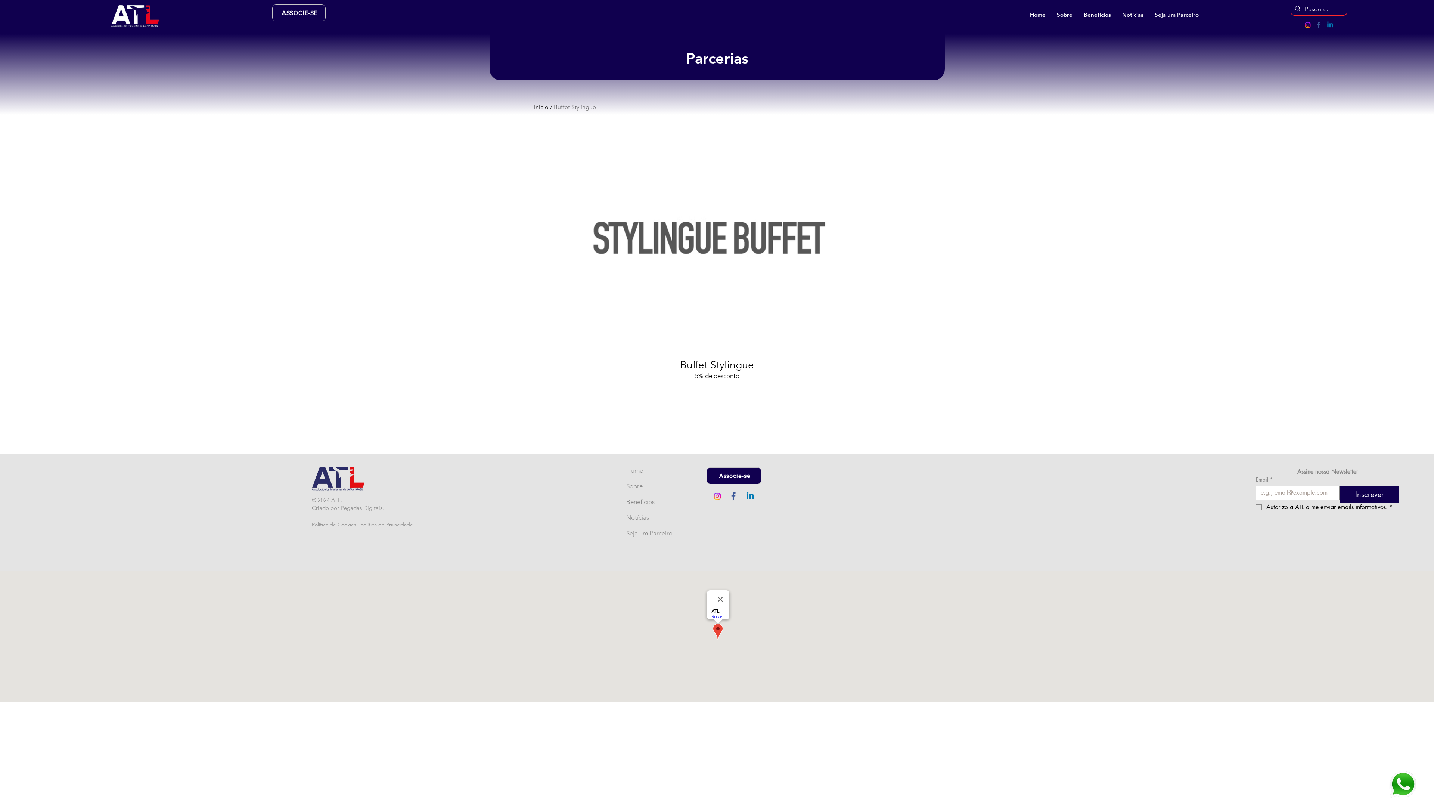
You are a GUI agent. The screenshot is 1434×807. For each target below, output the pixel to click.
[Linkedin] (1330, 25)
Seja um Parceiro (638, 533)
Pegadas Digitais (361, 507)
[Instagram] (1308, 25)
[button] (1064, 15)
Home (634, 470)
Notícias (637, 517)
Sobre (634, 486)
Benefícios (638, 501)
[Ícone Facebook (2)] (1319, 25)
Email (1264, 479)
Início (541, 107)
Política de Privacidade (386, 524)
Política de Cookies (334, 524)
